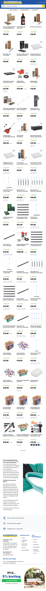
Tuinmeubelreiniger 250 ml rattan (21, 27)
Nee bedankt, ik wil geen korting (11, 583)
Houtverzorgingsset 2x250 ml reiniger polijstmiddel (9, 27)
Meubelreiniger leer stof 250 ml (33, 82)
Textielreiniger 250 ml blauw (20, 136)
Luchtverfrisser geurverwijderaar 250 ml (22, 163)
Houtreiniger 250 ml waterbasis (7, 55)
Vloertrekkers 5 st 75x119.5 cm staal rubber (22, 190)
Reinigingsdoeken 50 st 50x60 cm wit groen (8, 163)
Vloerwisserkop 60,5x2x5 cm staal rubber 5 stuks (36, 245)
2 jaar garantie (35, 9)
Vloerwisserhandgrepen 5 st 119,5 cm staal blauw (35, 326)
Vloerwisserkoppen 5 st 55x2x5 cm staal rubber (8, 299)
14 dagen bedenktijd (24, 9)
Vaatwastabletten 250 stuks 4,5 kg (7, 408)
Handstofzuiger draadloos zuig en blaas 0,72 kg (36, 435)
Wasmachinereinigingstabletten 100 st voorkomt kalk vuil (23, 435)
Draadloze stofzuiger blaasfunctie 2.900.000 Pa (9, 435)
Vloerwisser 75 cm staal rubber (33, 218)
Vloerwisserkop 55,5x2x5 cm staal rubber (22, 299)
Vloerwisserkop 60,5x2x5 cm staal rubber (23, 272)
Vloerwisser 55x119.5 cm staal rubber (8, 272)
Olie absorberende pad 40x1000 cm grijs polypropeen (35, 109)
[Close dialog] (1, 566)
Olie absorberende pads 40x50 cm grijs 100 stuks (36, 136)
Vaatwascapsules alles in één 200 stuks (8, 381)
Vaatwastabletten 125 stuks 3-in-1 (34, 381)
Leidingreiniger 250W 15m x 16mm (21, 82)
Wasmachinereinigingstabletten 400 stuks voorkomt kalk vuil (9, 326)
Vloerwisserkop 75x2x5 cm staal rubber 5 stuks (22, 218)
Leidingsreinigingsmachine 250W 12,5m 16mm (23, 245)
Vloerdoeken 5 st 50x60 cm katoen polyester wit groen (36, 163)
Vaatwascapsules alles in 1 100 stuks (21, 354)
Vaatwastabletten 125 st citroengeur (7, 354)
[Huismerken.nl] (10, 536)
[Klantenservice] (41, 2)
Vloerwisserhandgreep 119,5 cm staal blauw (22, 109)
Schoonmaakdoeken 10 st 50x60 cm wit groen (35, 55)
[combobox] (26, 6)
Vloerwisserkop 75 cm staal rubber (7, 245)
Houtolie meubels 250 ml (36, 26)
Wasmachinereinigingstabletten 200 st (23, 381)
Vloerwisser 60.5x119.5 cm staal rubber (35, 299)
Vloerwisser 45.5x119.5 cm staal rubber (35, 354)
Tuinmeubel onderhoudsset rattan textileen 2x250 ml (9, 109)
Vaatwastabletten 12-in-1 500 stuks (21, 408)
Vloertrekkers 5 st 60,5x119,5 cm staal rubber (36, 272)
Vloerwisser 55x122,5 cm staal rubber (8, 190)
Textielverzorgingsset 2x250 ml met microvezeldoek (8, 218)
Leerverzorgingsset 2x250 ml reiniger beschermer (23, 55)
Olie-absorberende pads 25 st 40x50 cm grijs (8, 82)
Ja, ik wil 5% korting (11, 580)
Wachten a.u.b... (23, 450)
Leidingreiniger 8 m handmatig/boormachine (9, 136)
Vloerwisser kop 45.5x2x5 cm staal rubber (22, 326)
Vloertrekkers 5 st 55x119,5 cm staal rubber (36, 190)
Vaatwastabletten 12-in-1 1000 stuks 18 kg (35, 408)
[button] (2, 2)
